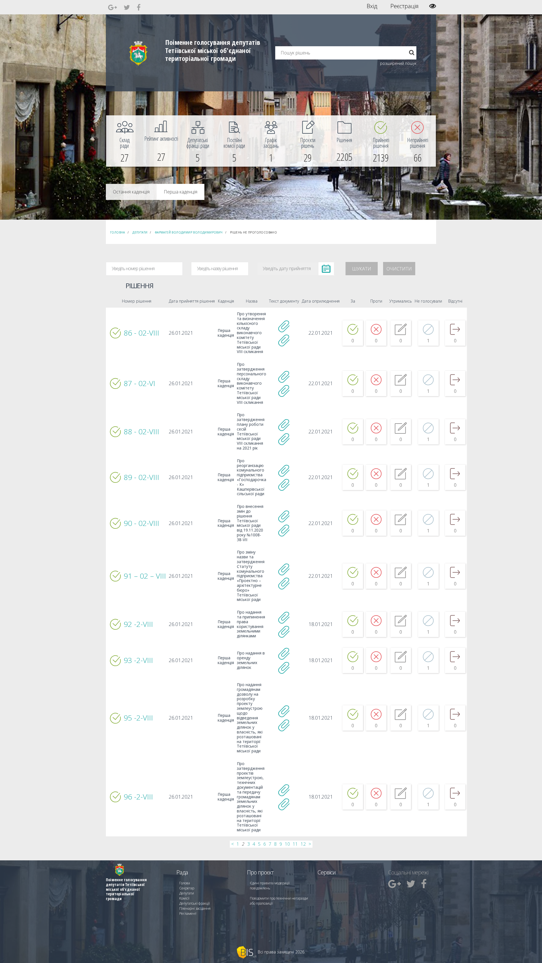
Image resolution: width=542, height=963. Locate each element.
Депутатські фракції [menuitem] (194, 903)
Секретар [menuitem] (186, 888)
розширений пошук (398, 63)
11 (295, 844)
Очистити (399, 269)
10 (287, 844)
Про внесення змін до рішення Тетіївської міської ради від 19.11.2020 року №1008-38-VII (250, 523)
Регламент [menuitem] (187, 913)
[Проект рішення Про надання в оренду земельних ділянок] (284, 667)
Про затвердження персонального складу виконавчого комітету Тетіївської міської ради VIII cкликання (251, 383)
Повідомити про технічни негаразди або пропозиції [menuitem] (279, 901)
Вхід (372, 6)
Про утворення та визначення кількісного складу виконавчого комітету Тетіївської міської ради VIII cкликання (251, 333)
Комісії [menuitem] (184, 898)
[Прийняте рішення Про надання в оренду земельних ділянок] (284, 653)
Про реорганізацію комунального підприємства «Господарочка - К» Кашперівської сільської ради (251, 477)
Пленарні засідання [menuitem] (195, 908)
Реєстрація (404, 6)
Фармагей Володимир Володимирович (189, 232)
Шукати (361, 269)
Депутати (139, 232)
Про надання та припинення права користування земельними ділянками (251, 624)
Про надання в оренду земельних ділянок (251, 660)
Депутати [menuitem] (186, 893)
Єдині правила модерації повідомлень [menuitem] (270, 886)
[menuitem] (124, 141)
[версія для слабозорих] (432, 6)
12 (303, 844)
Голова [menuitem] (184, 883)
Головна (117, 232)
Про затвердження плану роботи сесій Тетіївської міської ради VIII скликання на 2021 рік (251, 431)
